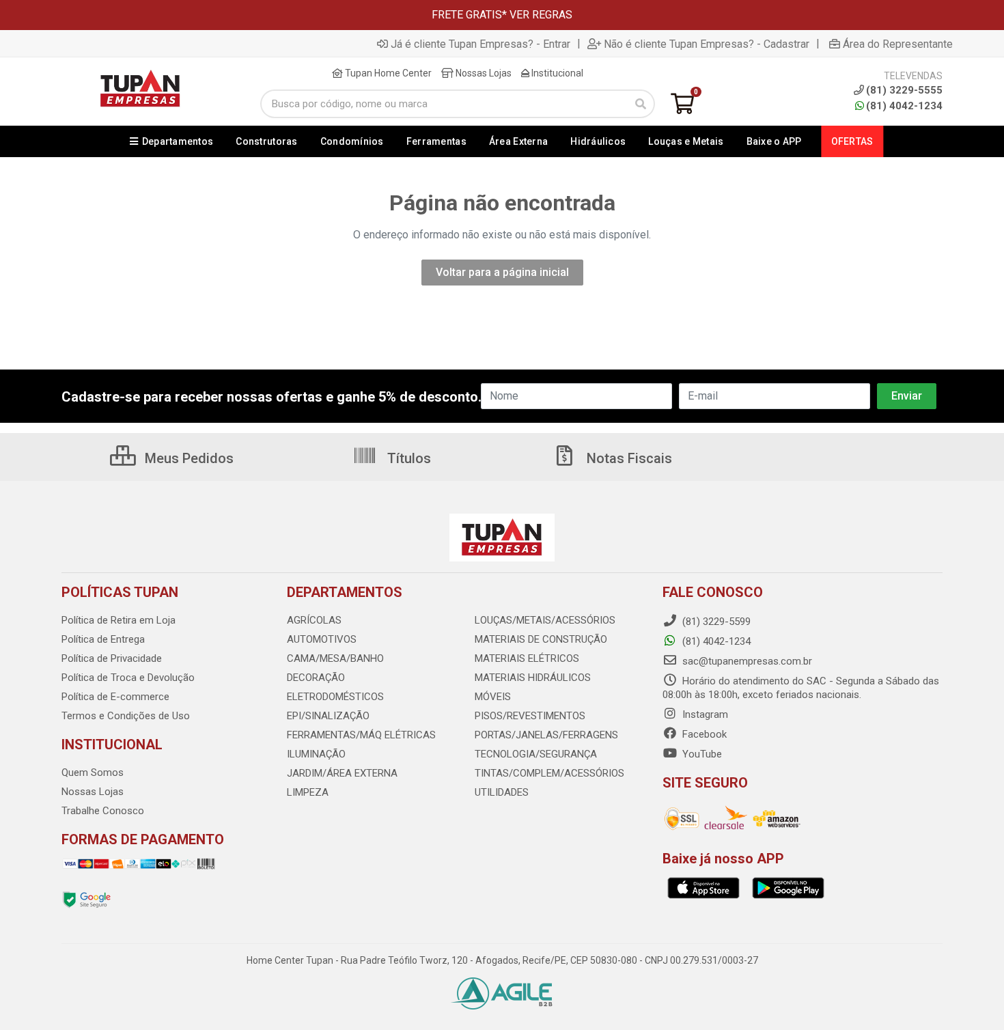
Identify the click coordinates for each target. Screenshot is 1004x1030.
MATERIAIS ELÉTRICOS (527, 658)
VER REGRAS (541, 14)
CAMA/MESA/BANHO (335, 658)
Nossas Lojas (483, 73)
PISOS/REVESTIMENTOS (530, 716)
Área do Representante (898, 43)
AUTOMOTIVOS (322, 639)
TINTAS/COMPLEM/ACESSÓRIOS (549, 773)
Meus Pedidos (187, 458)
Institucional (556, 73)
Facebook (703, 734)
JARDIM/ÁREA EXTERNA (342, 773)
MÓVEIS (493, 697)
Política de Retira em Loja (118, 620)
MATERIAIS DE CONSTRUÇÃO (541, 639)
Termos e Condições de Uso (125, 716)
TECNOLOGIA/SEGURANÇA (536, 754)
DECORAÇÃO (316, 677)
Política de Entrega (103, 639)
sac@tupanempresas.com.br (746, 661)
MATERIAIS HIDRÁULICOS (533, 677)
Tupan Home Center (387, 73)
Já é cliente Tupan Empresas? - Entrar (480, 43)
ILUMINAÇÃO (316, 754)
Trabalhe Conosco (102, 811)
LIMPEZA (308, 792)
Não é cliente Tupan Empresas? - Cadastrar (706, 43)
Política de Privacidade (111, 658)
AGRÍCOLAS (314, 620)
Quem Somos (92, 772)
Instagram (704, 714)
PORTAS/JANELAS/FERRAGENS (546, 735)
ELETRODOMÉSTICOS (335, 697)
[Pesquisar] (640, 103)
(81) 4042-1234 (904, 106)
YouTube (701, 754)
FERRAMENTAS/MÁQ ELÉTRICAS (361, 735)
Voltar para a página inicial (502, 272)
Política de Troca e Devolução (128, 677)
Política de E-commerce (115, 697)
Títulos (407, 458)
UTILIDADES (502, 792)
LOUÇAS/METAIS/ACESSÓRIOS (545, 620)
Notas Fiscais (627, 458)
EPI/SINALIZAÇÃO (328, 716)
